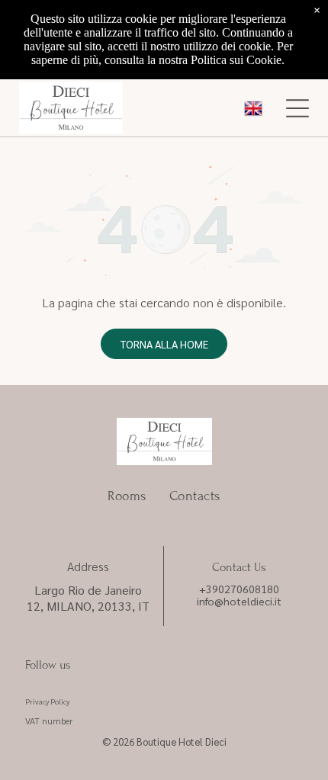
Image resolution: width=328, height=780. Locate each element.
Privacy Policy (47, 701)
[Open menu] (297, 108)
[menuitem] (127, 495)
